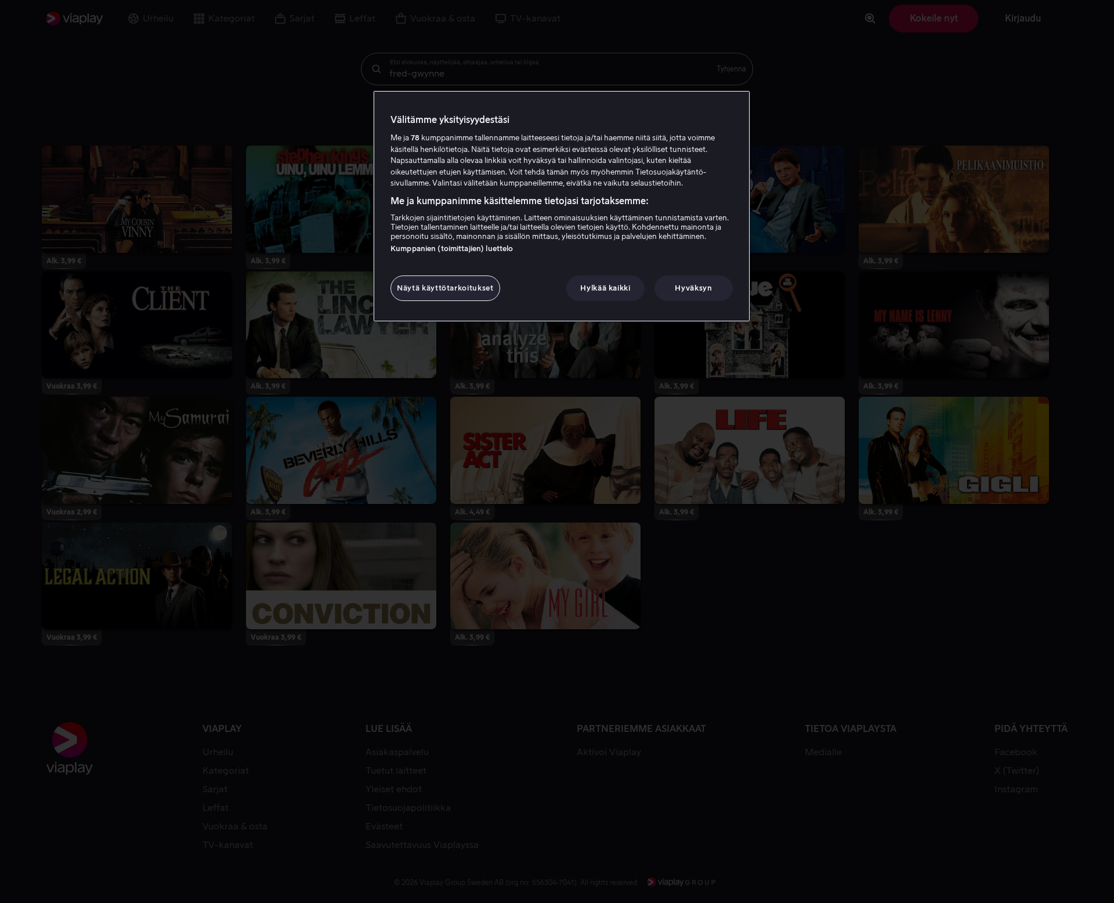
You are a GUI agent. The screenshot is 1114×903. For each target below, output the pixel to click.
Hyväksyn (693, 288)
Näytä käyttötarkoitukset (445, 288)
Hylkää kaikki (605, 288)
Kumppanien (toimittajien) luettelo (451, 248)
